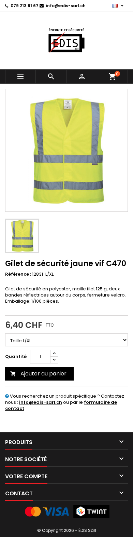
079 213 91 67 (25, 6)
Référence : (18, 274)
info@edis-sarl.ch (66, 6)
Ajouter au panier (38, 373)
